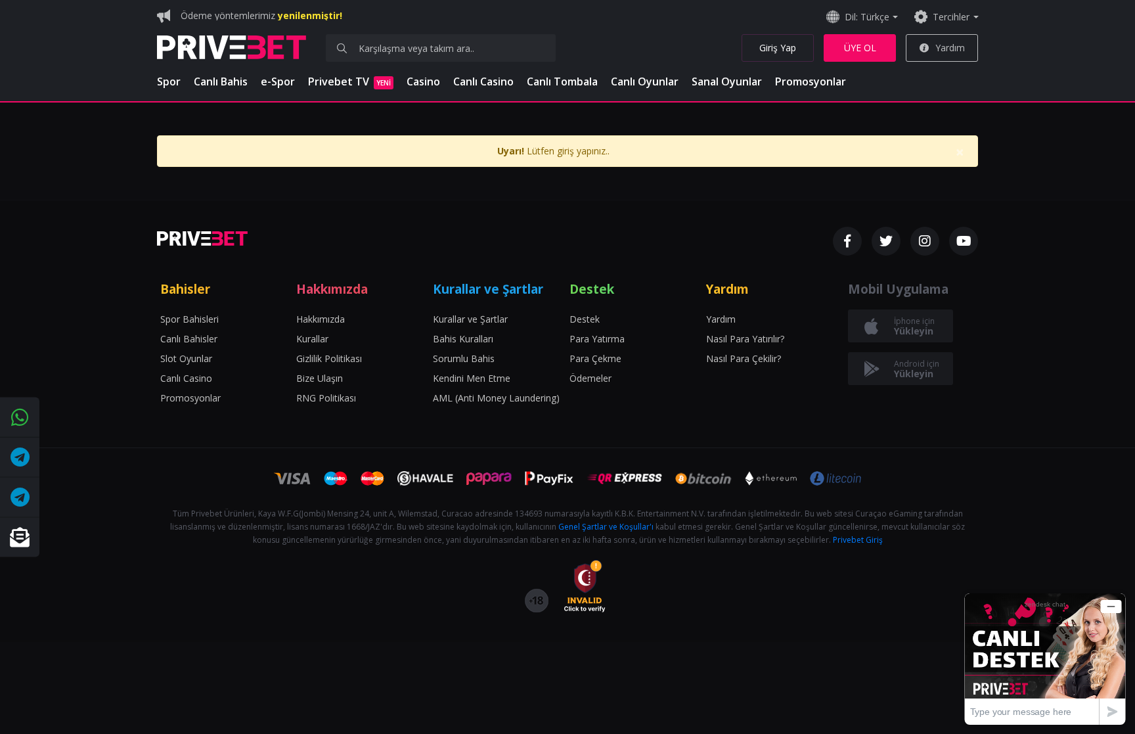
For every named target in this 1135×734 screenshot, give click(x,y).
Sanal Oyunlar (727, 81)
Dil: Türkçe (867, 17)
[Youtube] (963, 241)
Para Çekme (595, 358)
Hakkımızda (320, 319)
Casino (423, 81)
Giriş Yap (777, 47)
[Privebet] (202, 238)
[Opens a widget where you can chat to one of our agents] (1045, 658)
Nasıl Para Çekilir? (743, 358)
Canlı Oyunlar (645, 81)
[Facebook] (847, 241)
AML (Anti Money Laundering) (496, 398)
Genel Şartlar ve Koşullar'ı (606, 526)
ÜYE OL (860, 47)
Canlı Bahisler (188, 339)
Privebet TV (349, 81)
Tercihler (951, 17)
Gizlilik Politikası (329, 358)
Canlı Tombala (562, 81)
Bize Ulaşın (319, 378)
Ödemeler (590, 378)
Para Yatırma (597, 339)
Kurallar (312, 339)
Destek (584, 319)
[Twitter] (886, 241)
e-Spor (278, 81)
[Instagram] (924, 241)
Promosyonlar (810, 81)
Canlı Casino (483, 81)
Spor (169, 81)
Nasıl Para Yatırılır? (745, 339)
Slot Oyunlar (186, 358)
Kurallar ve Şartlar (470, 319)
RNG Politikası (326, 398)
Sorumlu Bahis (464, 358)
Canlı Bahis (221, 81)
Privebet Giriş (858, 539)
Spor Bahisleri (189, 319)
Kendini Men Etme (471, 378)
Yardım (950, 47)
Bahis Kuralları (463, 339)
